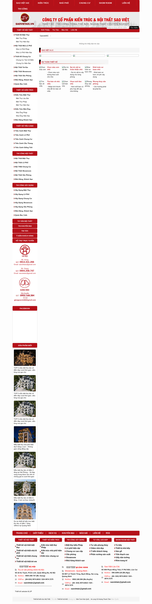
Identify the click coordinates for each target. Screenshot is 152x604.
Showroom (71, 557)
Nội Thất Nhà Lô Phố (23, 46)
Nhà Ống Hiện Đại (23, 116)
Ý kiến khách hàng (99, 551)
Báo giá (84, 533)
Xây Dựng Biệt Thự (23, 190)
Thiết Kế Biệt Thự (22, 35)
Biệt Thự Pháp (21, 38)
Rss (108, 533)
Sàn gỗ (119, 551)
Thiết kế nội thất (25, 30)
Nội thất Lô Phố (21, 162)
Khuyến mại (68, 533)
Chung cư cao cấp (74, 551)
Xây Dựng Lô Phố (22, 194)
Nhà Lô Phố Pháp (22, 49)
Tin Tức (24, 231)
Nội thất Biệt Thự (22, 158)
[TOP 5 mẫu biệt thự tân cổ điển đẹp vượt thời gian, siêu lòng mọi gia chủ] (25, 358)
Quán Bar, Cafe (21, 84)
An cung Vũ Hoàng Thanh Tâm (101, 599)
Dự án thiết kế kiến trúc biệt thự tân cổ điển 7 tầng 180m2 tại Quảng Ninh (24, 523)
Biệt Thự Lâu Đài (22, 98)
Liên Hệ (74, 30)
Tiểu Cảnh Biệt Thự (23, 131)
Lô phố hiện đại (73, 548)
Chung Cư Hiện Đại (23, 63)
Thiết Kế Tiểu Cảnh (24, 126)
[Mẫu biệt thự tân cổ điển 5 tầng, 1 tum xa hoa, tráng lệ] (25, 489)
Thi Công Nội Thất (25, 153)
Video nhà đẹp (97, 548)
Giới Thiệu (45, 30)
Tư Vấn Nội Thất (24, 221)
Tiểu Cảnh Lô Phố (22, 135)
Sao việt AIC (22, 3)
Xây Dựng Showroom (23, 203)
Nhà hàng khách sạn (75, 561)
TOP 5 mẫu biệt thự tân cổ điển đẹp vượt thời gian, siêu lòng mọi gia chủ (24, 370)
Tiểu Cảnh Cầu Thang (24, 143)
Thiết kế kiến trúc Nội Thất (41, 599)
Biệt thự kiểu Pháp (74, 545)
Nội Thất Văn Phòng (23, 76)
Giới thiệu (38, 533)
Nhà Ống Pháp (21, 112)
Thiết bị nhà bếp (123, 548)
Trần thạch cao (122, 554)
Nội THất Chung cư (23, 167)
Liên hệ (126, 3)
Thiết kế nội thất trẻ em (26, 561)
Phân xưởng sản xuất (100, 554)
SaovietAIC (44, 36)
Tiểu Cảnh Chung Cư (23, 139)
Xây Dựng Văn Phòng (23, 207)
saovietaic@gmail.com (33, 583)
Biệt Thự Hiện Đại (22, 42)
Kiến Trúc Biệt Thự (22, 95)
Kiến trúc (43, 3)
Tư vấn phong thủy (99, 545)
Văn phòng (71, 554)
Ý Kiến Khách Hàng (24, 236)
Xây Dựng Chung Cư (23, 198)
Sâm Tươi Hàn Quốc (82, 599)
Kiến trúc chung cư (50, 556)
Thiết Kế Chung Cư (23, 56)
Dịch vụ (53, 533)
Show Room (105, 3)
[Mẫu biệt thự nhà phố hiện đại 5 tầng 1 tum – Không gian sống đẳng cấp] (25, 440)
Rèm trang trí (121, 561)
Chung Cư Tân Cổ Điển (25, 60)
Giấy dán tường (123, 557)
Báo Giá (65, 30)
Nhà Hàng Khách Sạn (23, 120)
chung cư (84, 3)
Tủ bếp (119, 545)
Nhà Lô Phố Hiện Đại (24, 52)
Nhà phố (64, 3)
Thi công (23, 9)
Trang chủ (22, 533)
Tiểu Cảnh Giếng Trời (23, 147)
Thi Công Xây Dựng (25, 185)
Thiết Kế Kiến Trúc (24, 90)
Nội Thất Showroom (23, 71)
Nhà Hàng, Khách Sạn (24, 80)
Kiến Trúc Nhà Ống (22, 109)
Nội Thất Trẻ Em (21, 67)
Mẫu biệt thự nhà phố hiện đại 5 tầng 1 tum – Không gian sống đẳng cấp (24, 447)
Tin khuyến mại (25, 226)
